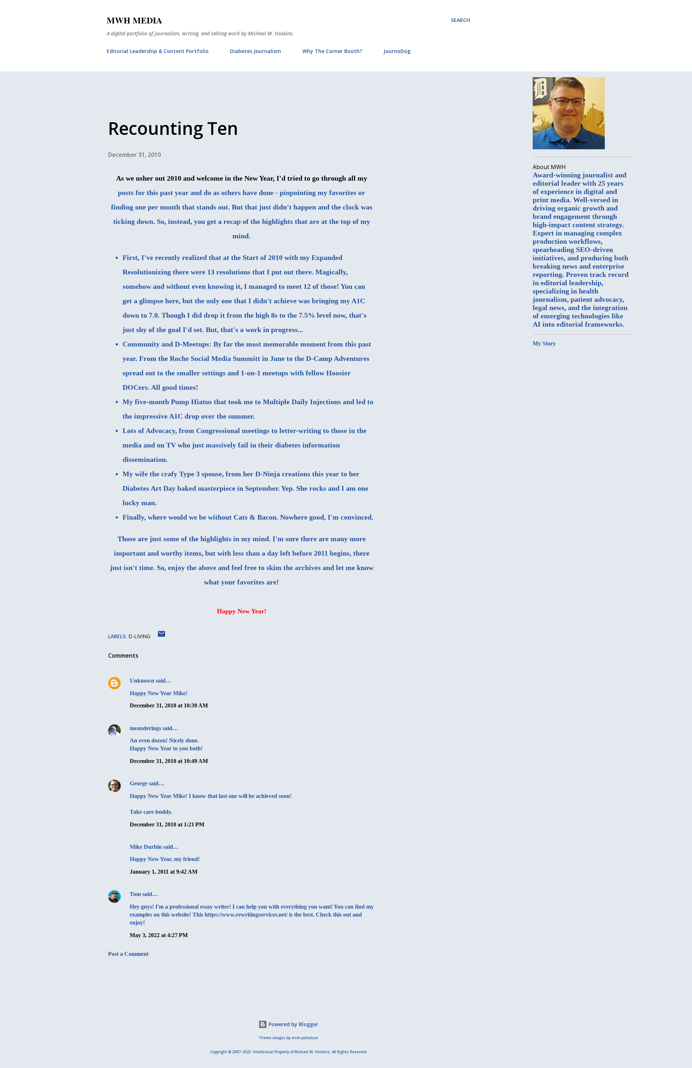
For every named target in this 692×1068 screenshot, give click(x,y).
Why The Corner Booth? (332, 51)
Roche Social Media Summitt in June (227, 358)
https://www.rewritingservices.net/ (246, 915)
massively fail (227, 445)
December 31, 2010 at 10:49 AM (169, 761)
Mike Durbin (146, 847)
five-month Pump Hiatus (173, 402)
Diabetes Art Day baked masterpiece (179, 488)
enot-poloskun (305, 1038)
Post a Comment (128, 954)
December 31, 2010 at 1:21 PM (167, 824)
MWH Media (134, 20)
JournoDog (397, 51)
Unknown (142, 681)
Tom (135, 894)
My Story (544, 343)
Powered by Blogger (292, 1024)
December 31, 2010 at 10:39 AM (169, 705)
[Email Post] (161, 636)
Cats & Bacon (255, 517)
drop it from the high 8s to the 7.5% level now (274, 315)
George (138, 783)
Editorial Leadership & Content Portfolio (158, 51)
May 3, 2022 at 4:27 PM (159, 935)
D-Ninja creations (282, 474)
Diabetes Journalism (255, 51)
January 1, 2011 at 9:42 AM (164, 872)
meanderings (145, 728)
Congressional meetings (233, 430)
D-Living (139, 636)
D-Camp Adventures (337, 358)
